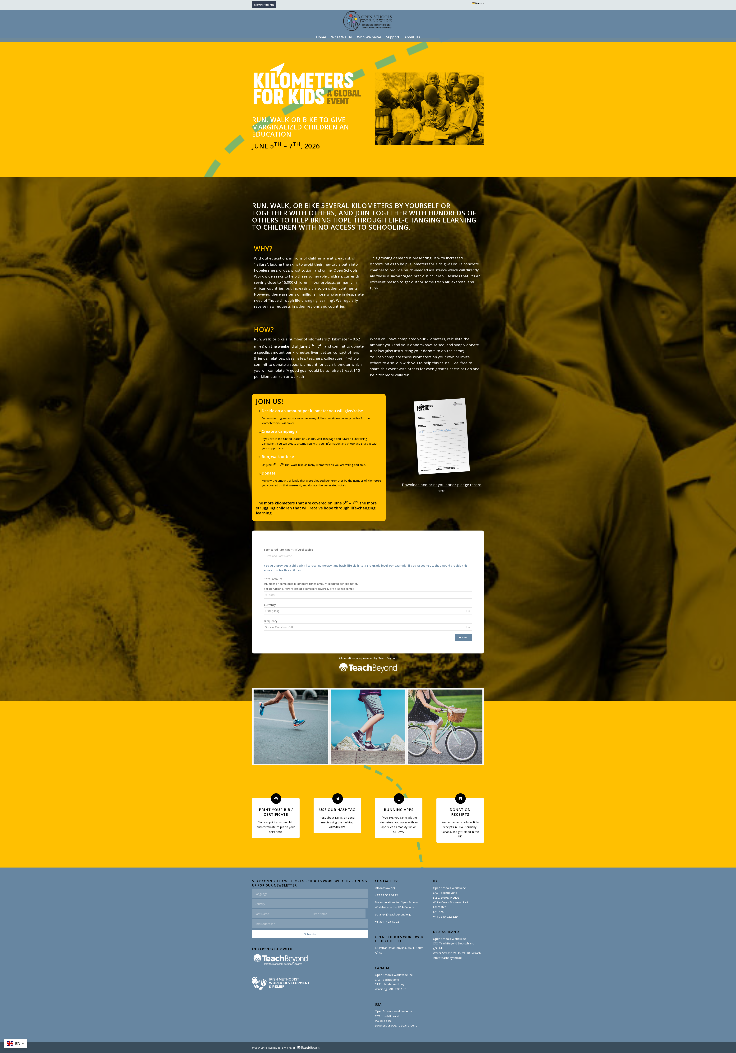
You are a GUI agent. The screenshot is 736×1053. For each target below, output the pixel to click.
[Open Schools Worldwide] (368, 21)
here (279, 832)
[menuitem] (477, 3)
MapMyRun (405, 827)
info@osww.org (385, 888)
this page (329, 439)
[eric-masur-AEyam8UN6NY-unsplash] (368, 726)
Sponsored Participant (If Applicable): (288, 549)
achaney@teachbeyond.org (393, 914)
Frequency (270, 621)
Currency (270, 605)
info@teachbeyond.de (447, 958)
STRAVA (398, 832)
